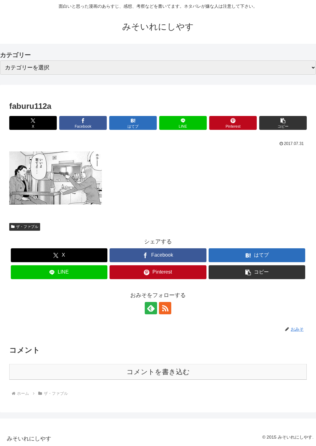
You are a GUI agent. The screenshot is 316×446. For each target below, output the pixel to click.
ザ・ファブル (27, 227)
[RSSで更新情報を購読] (165, 308)
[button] (283, 123)
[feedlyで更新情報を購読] (151, 308)
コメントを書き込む (158, 372)
